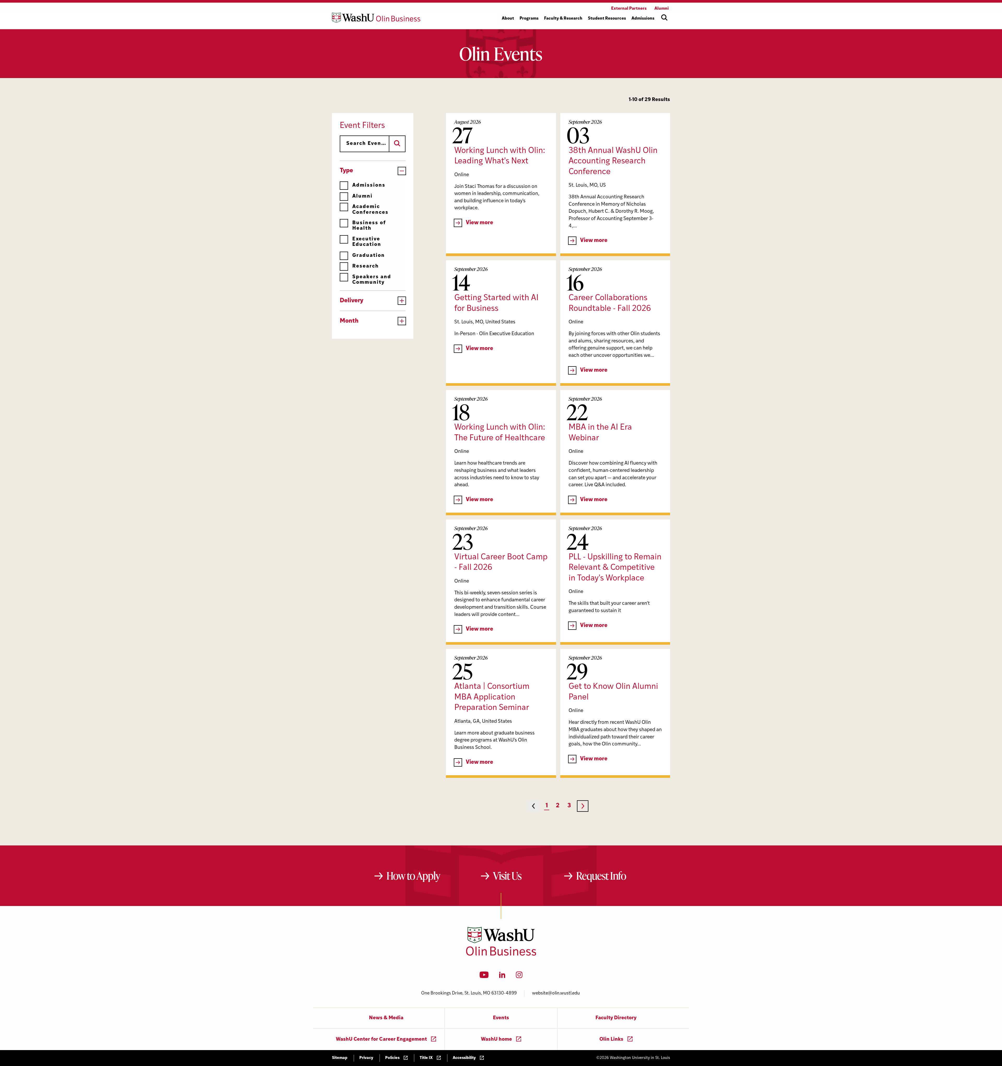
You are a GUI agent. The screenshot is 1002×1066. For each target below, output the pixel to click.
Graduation (368, 255)
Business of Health (369, 226)
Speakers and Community (371, 280)
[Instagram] (519, 976)
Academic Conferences (370, 209)
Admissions (368, 185)
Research (365, 266)
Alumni (362, 196)
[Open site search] (664, 17)
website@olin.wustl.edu (556, 993)
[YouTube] (484, 976)
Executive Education (366, 242)
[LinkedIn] (502, 976)
